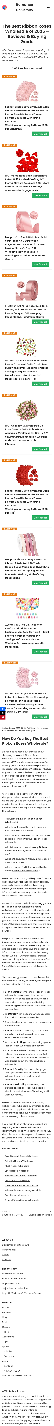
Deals (5, 1322)
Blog (4, 1317)
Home (5, 1307)
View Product (40, 134)
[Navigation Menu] (48, 7)
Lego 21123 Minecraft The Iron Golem (21, 1293)
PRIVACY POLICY (12, 1370)
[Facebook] (2, 709)
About (5, 1254)
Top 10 (5, 1331)
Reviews (6, 1312)
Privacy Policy (9, 1249)
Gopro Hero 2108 (11, 1283)
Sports (5, 1346)
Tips (6, 1341)
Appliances (8, 1336)
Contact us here (32, 1137)
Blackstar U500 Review (14, 1278)
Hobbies (8, 1351)
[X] (2, 713)
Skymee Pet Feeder (12, 1273)
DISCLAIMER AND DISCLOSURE (17, 1375)
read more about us (17, 1141)
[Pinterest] (2, 717)
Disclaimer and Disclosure (15, 1244)
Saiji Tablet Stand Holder (15, 1288)
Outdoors (9, 1356)
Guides (6, 1326)
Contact (6, 1259)
